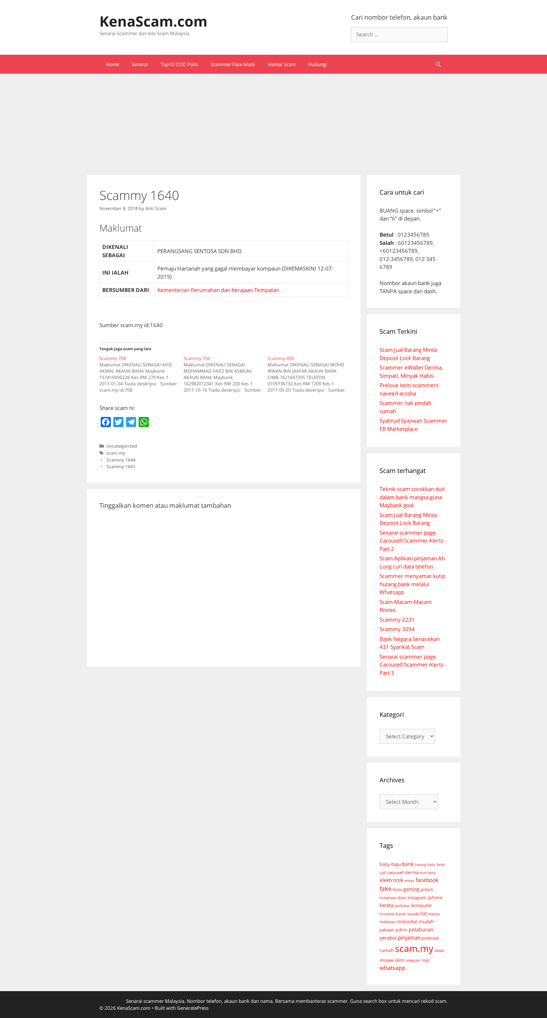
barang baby (425, 864)
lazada (413, 913)
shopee (386, 960)
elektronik (391, 880)
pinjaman (409, 937)
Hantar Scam (282, 64)
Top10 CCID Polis (179, 64)
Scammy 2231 (397, 619)
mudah (426, 921)
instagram (416, 897)
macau (434, 913)
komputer (422, 905)
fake (386, 889)
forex (397, 889)
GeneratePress (193, 1008)
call (383, 872)
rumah (387, 950)
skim (400, 960)
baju (396, 863)
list (423, 913)
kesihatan (402, 905)
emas (409, 880)
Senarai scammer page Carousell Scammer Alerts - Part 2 (413, 540)
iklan (402, 897)
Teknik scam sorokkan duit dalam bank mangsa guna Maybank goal (412, 497)
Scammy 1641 (120, 466)
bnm (441, 864)
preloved (430, 938)
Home (112, 64)
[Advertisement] (273, 121)
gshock (427, 889)
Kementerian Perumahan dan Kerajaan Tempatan (218, 290)
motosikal (407, 921)
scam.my (115, 453)
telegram (413, 960)
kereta (386, 905)
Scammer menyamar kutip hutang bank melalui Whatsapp (412, 584)
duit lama (428, 872)
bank (408, 863)
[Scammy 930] (309, 374)
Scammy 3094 (397, 629)
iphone (435, 897)
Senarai (140, 64)
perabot (388, 937)
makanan (388, 921)
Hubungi (317, 64)
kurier (401, 913)
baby (385, 864)
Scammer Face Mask (233, 64)
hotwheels (388, 897)
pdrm (401, 930)
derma (412, 872)
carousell (395, 872)
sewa (439, 950)
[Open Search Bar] (438, 64)
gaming (411, 889)
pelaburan (421, 929)
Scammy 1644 (120, 460)
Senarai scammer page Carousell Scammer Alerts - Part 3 (413, 664)
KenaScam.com (153, 21)
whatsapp (393, 967)
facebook (427, 880)
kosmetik (387, 914)
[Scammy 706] (226, 374)
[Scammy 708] (141, 374)
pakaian (387, 930)
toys (425, 960)
